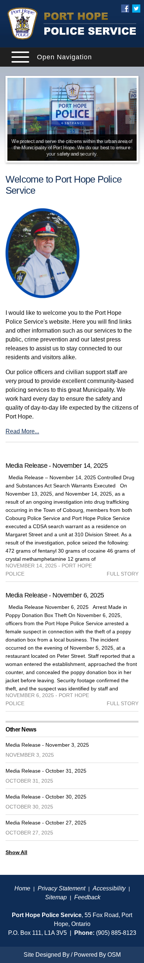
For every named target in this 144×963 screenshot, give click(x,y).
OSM (114, 955)
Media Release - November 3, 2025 (47, 745)
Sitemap (56, 897)
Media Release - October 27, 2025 (46, 823)
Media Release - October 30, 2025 (46, 797)
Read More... (22, 431)
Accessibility (109, 888)
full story (122, 574)
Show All (16, 852)
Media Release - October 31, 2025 (46, 771)
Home (22, 888)
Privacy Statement (61, 888)
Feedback (87, 897)
